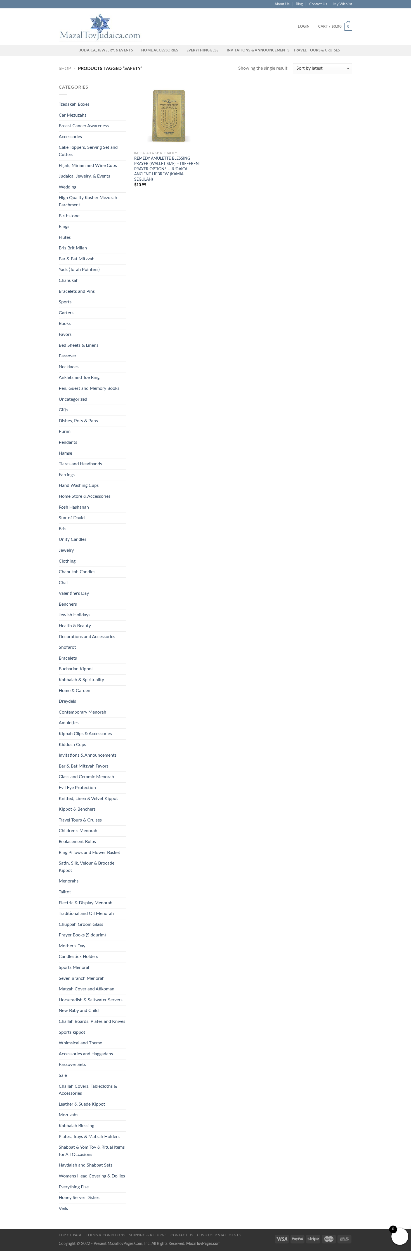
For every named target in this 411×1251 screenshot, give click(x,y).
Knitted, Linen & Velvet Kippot (88, 798)
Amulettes (69, 723)
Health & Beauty (75, 626)
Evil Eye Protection (77, 787)
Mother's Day (72, 946)
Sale (63, 1075)
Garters (66, 313)
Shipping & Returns (148, 1235)
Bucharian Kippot (76, 669)
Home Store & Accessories (84, 496)
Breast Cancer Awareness (84, 126)
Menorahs (69, 881)
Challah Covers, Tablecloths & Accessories (88, 1090)
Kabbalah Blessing (76, 1125)
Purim (64, 431)
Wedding (67, 187)
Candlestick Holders (78, 956)
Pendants (68, 442)
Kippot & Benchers (77, 809)
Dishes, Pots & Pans (78, 421)
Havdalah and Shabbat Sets (85, 1165)
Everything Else (202, 50)
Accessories (70, 136)
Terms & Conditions (105, 1235)
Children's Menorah (78, 831)
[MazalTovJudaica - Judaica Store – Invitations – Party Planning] (101, 26)
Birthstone (69, 216)
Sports (65, 302)
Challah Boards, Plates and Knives (92, 1021)
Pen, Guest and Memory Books (89, 388)
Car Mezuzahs (72, 115)
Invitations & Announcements (258, 50)
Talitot (65, 892)
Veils (63, 1208)
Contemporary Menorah (82, 712)
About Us (282, 4)
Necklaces (69, 367)
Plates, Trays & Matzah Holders (89, 1136)
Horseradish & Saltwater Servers (90, 1000)
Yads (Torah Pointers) (79, 269)
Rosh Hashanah (74, 507)
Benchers (68, 604)
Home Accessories (159, 50)
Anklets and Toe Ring (79, 377)
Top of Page (70, 1235)
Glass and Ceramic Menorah (86, 777)
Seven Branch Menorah (82, 978)
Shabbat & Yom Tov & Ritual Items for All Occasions (92, 1151)
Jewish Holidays (74, 615)
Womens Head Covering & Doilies (92, 1176)
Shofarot (67, 647)
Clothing (67, 561)
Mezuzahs (68, 1115)
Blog (299, 4)
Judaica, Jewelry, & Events (106, 50)
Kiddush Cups (72, 744)
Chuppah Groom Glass (81, 924)
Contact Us (318, 4)
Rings (64, 226)
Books (65, 323)
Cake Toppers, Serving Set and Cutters (88, 151)
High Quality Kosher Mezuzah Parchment (88, 201)
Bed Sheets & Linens (78, 345)
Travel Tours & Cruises (316, 50)
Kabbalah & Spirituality (81, 680)
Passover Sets (72, 1064)
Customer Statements (219, 1235)
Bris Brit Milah (73, 248)
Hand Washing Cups (79, 485)
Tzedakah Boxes (74, 104)
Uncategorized (73, 399)
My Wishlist (342, 4)
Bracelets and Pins (77, 291)
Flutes (65, 237)
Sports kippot (72, 1032)
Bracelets (68, 658)
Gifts (63, 410)
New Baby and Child (79, 1010)
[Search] (73, 50)
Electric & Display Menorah (85, 903)
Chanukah (69, 280)
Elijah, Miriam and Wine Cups (88, 165)
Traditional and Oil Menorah (86, 913)
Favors (65, 334)
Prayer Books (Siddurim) (82, 935)
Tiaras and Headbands (80, 464)
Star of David (72, 518)
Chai (63, 582)
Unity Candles (72, 539)
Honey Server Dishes (79, 1197)
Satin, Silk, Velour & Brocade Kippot (86, 867)
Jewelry (66, 550)
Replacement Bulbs (77, 841)
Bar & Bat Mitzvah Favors (83, 766)
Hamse (65, 453)
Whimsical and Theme (80, 1043)
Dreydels (67, 701)
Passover (67, 356)
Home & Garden (74, 690)
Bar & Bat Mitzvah (77, 259)
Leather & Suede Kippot (82, 1104)
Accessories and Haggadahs (86, 1054)
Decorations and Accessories (87, 636)
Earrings (67, 475)
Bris (62, 529)
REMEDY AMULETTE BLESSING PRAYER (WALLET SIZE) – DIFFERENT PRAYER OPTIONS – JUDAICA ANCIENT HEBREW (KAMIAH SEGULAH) (167, 168)
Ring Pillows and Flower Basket (89, 852)
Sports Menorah (75, 967)
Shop (65, 68)
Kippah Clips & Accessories (85, 733)
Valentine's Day (74, 593)
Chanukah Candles (77, 572)
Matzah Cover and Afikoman (86, 989)
